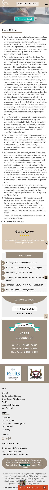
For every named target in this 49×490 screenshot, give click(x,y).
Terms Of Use (24, 465)
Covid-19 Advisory (22, 460)
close (44, 487)
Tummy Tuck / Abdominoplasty (13, 423)
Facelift (4, 402)
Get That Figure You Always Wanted (21, 289)
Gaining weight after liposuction (19, 272)
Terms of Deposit (35, 462)
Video (34, 465)
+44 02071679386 (14, 451)
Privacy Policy (11, 465)
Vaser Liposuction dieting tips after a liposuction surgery (25, 278)
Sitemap (24, 467)
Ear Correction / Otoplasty (11, 396)
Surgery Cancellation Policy (16, 462)
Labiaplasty (6, 429)
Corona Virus (36, 460)
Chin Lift (5, 393)
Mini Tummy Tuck (8, 420)
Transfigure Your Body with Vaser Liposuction (24, 284)
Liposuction (6, 417)
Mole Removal (7, 408)
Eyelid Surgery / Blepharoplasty (13, 399)
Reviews (10, 460)
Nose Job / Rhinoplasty (10, 405)
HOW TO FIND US (24, 313)
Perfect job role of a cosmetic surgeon (21, 262)
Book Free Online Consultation (27, 4)
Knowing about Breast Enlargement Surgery (24, 267)
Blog (39, 465)
